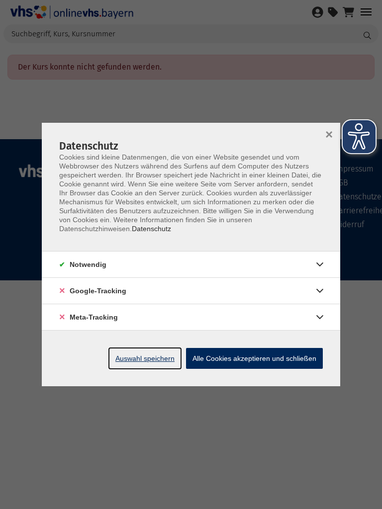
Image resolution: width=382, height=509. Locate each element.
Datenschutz (151, 229)
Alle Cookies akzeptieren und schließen (254, 358)
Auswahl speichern (145, 358)
